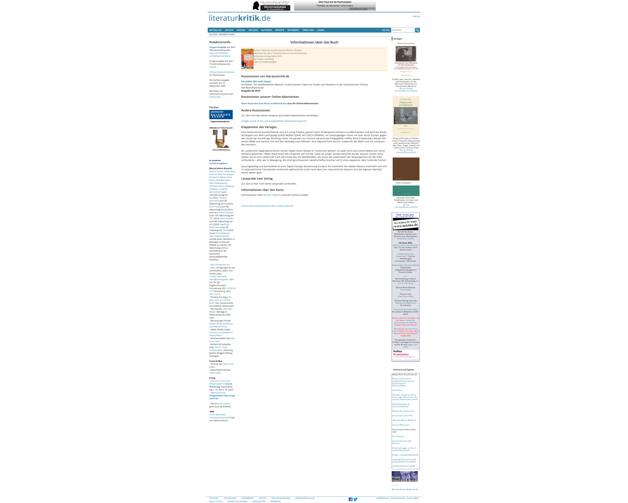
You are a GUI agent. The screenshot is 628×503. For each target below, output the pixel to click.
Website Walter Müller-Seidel (405, 489)
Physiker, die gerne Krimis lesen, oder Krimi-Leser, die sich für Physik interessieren (405, 397)
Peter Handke (226, 218)
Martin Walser (219, 177)
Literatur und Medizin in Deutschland (221, 334)
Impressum (382, 498)
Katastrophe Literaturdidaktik (405, 265)
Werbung (275, 501)
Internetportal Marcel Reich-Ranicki (219, 235)
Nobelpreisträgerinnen (405, 302)
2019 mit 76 (214, 294)
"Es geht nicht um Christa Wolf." (220, 300)
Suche (385, 30)
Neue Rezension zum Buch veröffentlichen (264, 103)
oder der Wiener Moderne (404, 420)
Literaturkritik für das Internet (401, 442)
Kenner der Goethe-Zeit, (403, 411)
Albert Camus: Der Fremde (405, 245)
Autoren (266, 30)
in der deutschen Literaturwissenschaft (219, 416)
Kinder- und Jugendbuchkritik (405, 454)
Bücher (253, 30)
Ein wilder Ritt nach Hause (256, 81)
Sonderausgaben (218, 163)
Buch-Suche (215, 501)
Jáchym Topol (270, 194)
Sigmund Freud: (222, 395)
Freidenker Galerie (405, 238)
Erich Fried (214, 206)
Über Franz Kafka (405, 296)
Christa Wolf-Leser (400, 425)
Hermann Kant (216, 186)
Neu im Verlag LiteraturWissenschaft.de (406, 89)
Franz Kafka (215, 372)
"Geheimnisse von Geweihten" (405, 255)
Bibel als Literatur (222, 403)
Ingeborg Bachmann (219, 226)
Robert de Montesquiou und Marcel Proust (221, 325)
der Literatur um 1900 (402, 415)
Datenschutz (397, 498)
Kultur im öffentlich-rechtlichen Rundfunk (219, 54)
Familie (212, 66)
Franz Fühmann (226, 212)
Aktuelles (215, 30)
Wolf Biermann (223, 180)
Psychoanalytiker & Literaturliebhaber (401, 405)
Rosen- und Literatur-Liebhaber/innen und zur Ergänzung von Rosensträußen (403, 382)
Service (279, 30)
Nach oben (413, 498)
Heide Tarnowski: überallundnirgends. (219, 278)
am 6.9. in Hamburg (408, 282)
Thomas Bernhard (218, 199)
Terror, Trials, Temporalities (218, 349)
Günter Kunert (216, 171)
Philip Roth (229, 171)
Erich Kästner (398, 436)
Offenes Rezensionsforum (222, 72)
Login (320, 30)
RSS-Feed (213, 498)
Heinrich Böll (215, 174)
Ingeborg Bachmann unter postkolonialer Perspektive (404, 460)
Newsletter (258, 501)
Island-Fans (397, 390)
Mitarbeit (293, 30)
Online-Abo (214, 96)
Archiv (229, 30)
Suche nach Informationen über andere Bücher (267, 205)
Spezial (241, 30)
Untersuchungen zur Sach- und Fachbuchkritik (404, 449)
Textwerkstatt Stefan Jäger (406, 309)
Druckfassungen (280, 498)
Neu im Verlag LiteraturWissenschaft (406, 151)
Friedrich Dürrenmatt (218, 190)
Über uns (308, 30)
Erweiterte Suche (305, 498)
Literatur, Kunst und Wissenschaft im (220, 383)
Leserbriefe (247, 498)
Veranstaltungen (237, 501)
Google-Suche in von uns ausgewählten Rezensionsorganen (274, 121)
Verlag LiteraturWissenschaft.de (406, 205)
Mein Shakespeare (218, 183)
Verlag (416, 16)
